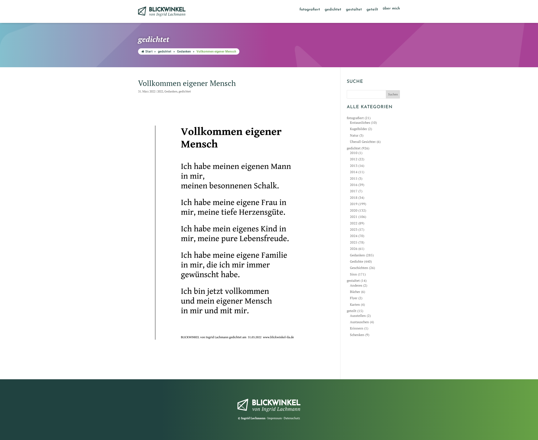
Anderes (356, 285)
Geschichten (359, 267)
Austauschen (359, 322)
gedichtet (333, 10)
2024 (353, 235)
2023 (353, 229)
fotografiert (309, 10)
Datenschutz (292, 418)
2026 (353, 248)
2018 (353, 197)
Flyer (353, 298)
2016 (353, 184)
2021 (353, 216)
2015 (353, 178)
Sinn (353, 274)
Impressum (274, 418)
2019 (353, 204)
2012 (353, 159)
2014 (353, 172)
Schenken (357, 334)
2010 (353, 152)
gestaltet (354, 10)
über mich (391, 9)
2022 (160, 91)
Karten (355, 304)
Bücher (355, 291)
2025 (353, 242)
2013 (353, 165)
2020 (353, 210)
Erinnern (356, 328)
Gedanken (184, 51)
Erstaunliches (360, 122)
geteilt (372, 10)
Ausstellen (358, 315)
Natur (354, 135)
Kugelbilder (358, 128)
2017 (353, 191)
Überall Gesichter (363, 141)
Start (149, 51)
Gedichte (356, 261)
